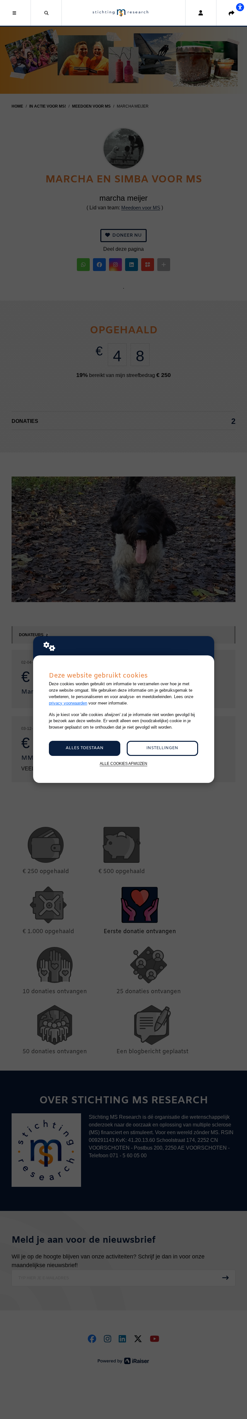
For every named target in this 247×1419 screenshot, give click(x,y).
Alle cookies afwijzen (123, 763)
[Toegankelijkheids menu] (240, 7)
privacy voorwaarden (68, 703)
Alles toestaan (85, 748)
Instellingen (162, 748)
